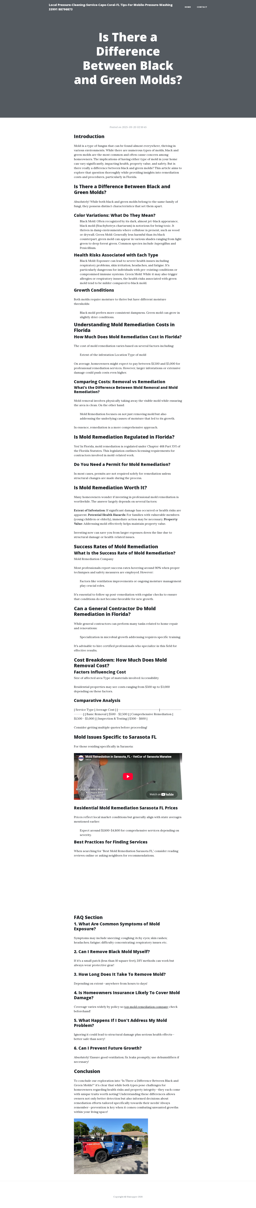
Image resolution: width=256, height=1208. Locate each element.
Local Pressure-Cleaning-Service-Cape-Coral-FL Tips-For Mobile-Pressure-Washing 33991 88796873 (110, 7)
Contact (202, 7)
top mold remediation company (146, 1007)
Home (188, 7)
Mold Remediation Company (93, 559)
